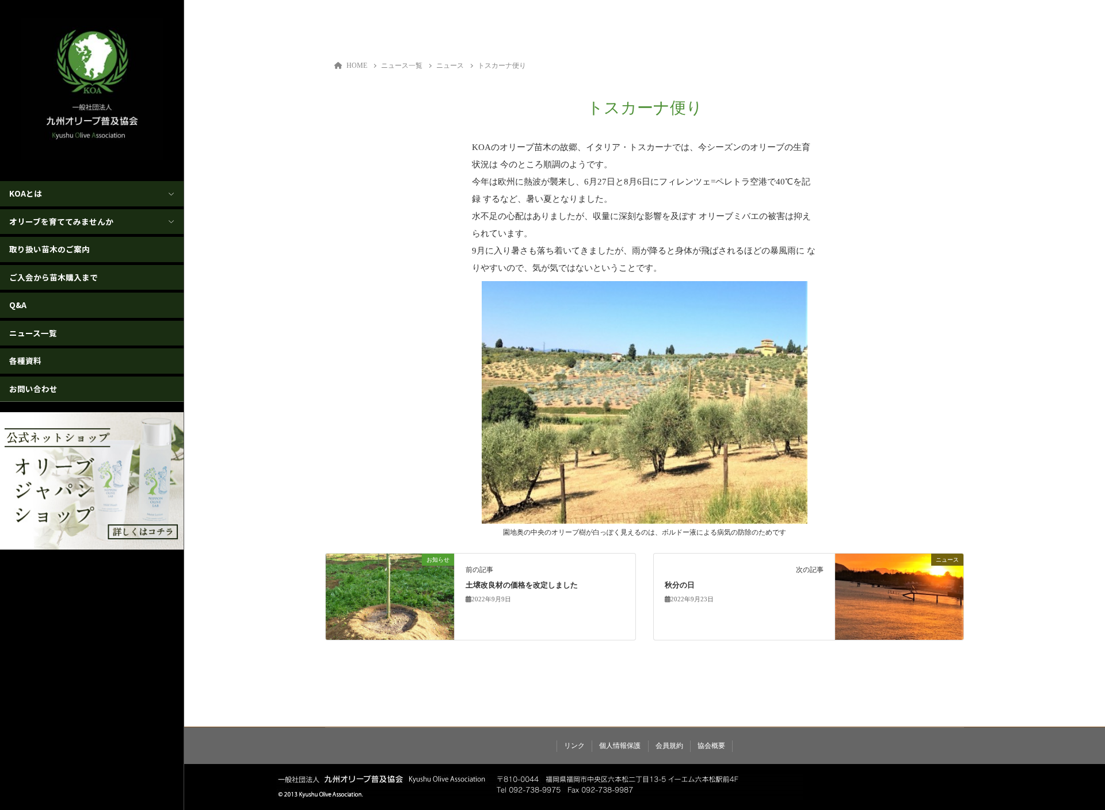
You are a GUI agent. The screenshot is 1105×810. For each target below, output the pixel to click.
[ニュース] (899, 596)
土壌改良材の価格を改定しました (522, 585)
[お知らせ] (390, 596)
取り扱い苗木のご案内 (49, 249)
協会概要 (711, 746)
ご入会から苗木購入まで (53, 277)
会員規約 (669, 746)
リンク (574, 746)
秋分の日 (680, 585)
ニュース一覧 (33, 333)
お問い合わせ (33, 388)
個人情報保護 (620, 746)
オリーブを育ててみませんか (61, 221)
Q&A (17, 304)
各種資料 (25, 360)
